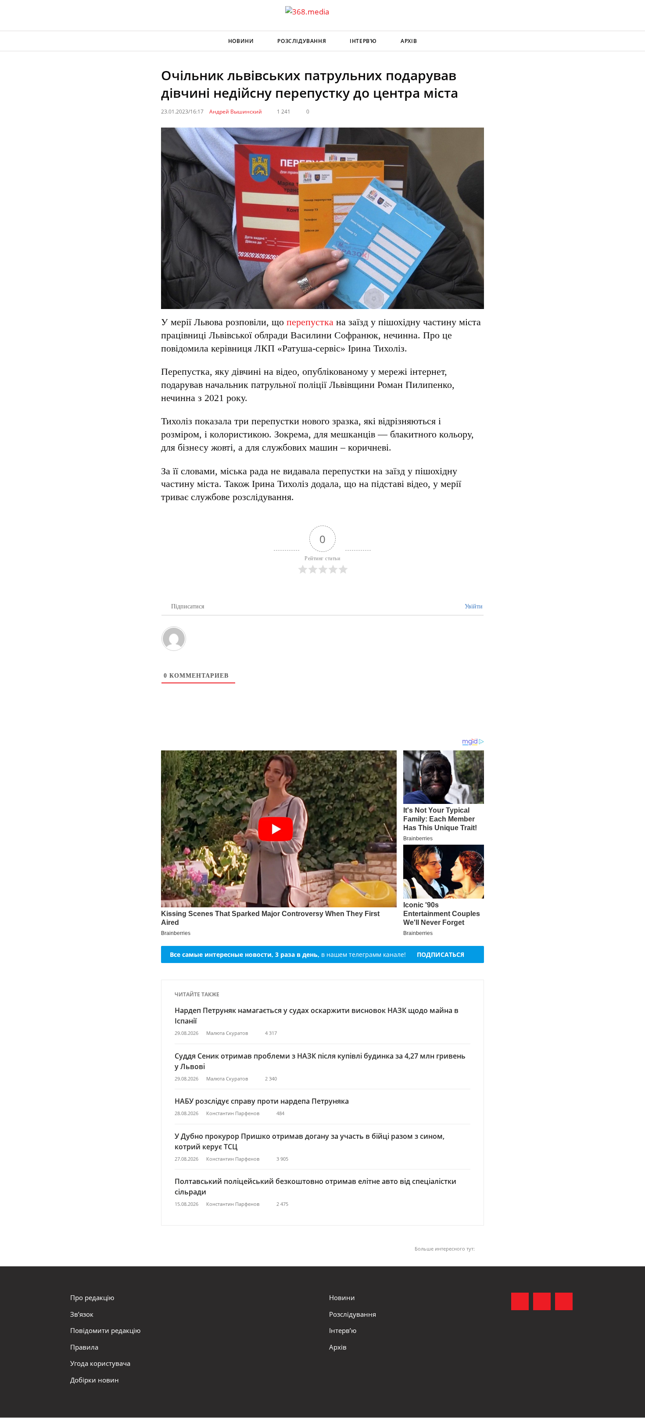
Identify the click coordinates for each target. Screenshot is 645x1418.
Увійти (473, 606)
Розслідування (301, 41)
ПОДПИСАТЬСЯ (440, 954)
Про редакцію (92, 1297)
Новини (241, 41)
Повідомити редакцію (105, 1330)
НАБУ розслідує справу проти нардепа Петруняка (262, 1101)
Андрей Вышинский (235, 111)
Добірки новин (94, 1379)
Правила (84, 1347)
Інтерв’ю (363, 41)
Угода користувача (100, 1363)
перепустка (310, 321)
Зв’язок (81, 1314)
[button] (566, 41)
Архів (409, 41)
